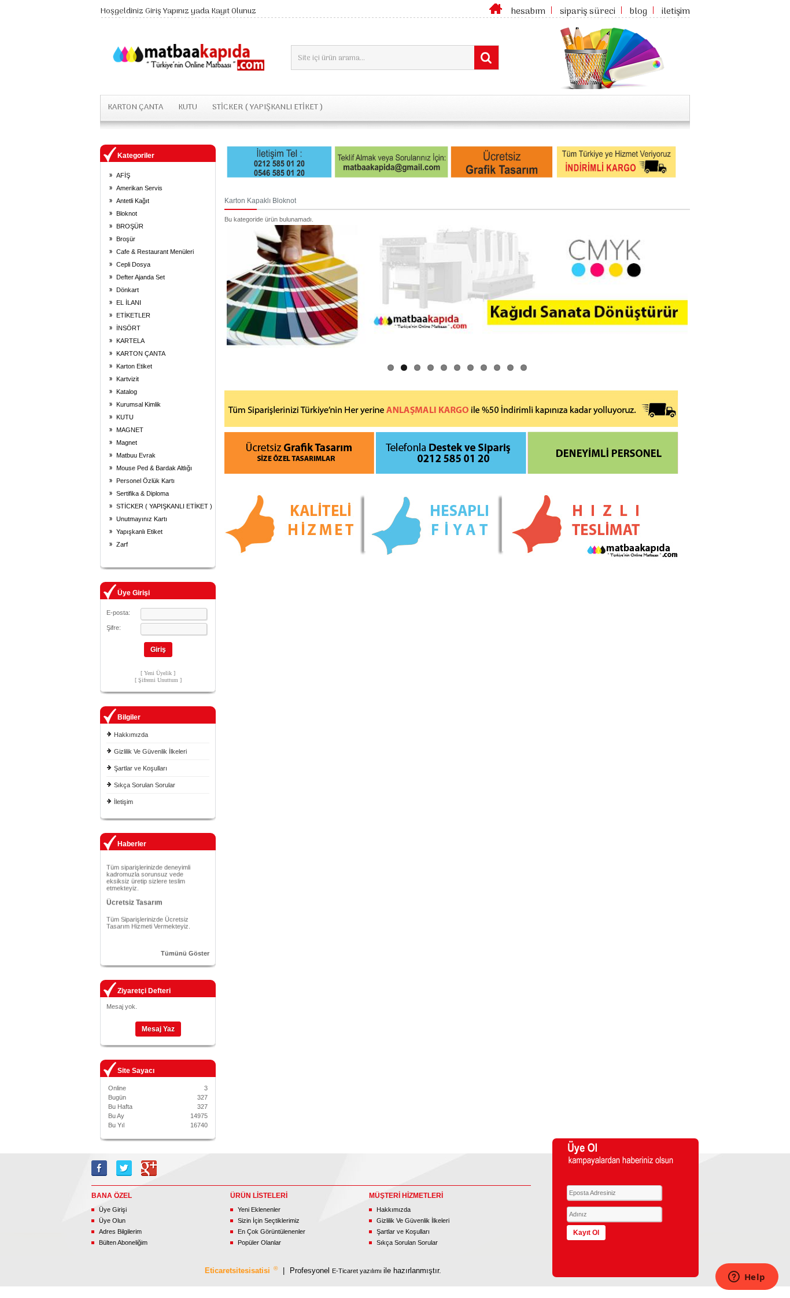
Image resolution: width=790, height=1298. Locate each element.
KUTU (187, 107)
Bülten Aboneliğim (123, 1242)
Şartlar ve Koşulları (140, 768)
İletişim (123, 801)
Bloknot (126, 213)
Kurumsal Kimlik (138, 404)
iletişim (676, 11)
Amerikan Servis (139, 188)
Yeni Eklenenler (259, 1209)
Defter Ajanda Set (140, 277)
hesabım (528, 11)
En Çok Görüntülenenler (271, 1231)
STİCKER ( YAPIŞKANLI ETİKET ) (267, 107)
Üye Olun (112, 1220)
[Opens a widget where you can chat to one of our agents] (746, 1277)
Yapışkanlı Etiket (139, 531)
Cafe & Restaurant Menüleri (155, 251)
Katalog (126, 391)
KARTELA (130, 340)
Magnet (126, 442)
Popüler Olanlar (259, 1242)
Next (705, 286)
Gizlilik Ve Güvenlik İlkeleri (150, 751)
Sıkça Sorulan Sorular (144, 784)
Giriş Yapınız (167, 11)
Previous (209, 286)
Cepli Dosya (133, 264)
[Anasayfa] (496, 11)
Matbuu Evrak (136, 455)
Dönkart (127, 289)
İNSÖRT (128, 328)
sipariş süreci (587, 11)
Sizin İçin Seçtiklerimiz (269, 1220)
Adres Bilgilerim (120, 1231)
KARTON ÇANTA (135, 107)
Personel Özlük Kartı (145, 480)
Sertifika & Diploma (142, 493)
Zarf (122, 544)
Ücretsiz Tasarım (134, 895)
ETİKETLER (133, 315)
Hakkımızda (131, 734)
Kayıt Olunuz (233, 11)
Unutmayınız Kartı (141, 518)
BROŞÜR (129, 226)
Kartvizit (127, 378)
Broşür (125, 238)
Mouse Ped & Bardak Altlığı (154, 467)
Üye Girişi (113, 1209)
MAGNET (129, 429)
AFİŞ (123, 175)
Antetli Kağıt (132, 200)
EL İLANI (128, 302)
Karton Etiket (134, 366)
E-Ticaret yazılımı (357, 1270)
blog (638, 11)
